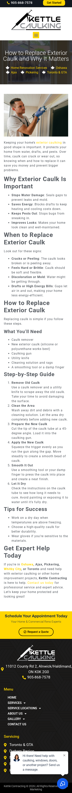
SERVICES (15, 703)
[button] (36, 35)
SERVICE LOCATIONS (22, 708)
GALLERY (14, 719)
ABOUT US (15, 713)
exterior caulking (49, 142)
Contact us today (40, 583)
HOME (12, 697)
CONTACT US (17, 724)
